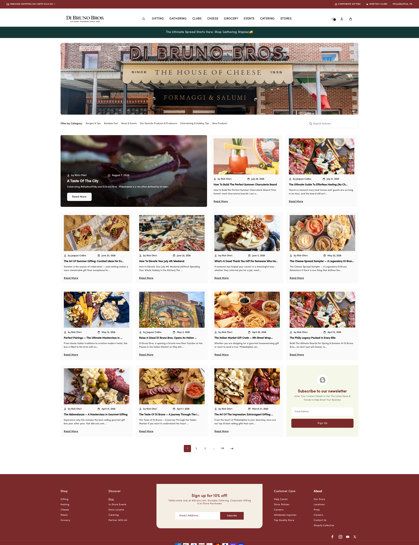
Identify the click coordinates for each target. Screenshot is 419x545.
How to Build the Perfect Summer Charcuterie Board (245, 184)
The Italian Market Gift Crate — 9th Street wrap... (243, 338)
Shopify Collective (324, 525)
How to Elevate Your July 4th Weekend (161, 261)
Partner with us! (118, 520)
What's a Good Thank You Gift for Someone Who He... (246, 261)
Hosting (65, 504)
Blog (111, 499)
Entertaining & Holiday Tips (194, 123)
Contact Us (320, 520)
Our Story (319, 499)
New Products (219, 123)
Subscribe (232, 516)
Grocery (231, 18)
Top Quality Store (284, 520)
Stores (286, 18)
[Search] (143, 18)
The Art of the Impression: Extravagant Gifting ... (243, 414)
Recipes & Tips (93, 123)
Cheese (213, 18)
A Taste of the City (82, 181)
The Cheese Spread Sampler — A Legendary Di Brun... (322, 261)
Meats (64, 515)
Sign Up (322, 423)
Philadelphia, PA (402, 4)
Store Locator (116, 510)
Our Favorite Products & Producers (158, 123)
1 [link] (187, 448)
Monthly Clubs (378, 4)
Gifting (158, 18)
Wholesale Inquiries (285, 515)
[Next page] (231, 448)
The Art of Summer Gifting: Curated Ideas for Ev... (94, 261)
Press (317, 510)
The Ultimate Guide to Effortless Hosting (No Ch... (318, 184)
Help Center (281, 499)
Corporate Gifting (349, 4)
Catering (114, 515)
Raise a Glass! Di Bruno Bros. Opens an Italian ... (168, 338)
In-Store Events (117, 504)
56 (222, 448)
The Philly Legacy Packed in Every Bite (313, 338)
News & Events (129, 123)
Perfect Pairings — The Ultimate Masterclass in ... (93, 338)
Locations (319, 504)
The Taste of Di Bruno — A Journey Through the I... (169, 414)
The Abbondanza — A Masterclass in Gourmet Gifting (96, 414)
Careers (278, 510)
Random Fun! (111, 123)
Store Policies (281, 504)
